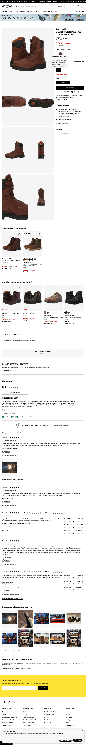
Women (4, 11)
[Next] (84, 298)
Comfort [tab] (6, 417)
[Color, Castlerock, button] (35, 259)
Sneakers (30, 11)
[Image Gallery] (9, 467)
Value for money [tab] (23, 417)
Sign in (58, 97)
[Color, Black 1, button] (32, 259)
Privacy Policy (59, 733)
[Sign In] (78, 6)
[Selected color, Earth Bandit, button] (24, 259)
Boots (12, 26)
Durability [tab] (33, 417)
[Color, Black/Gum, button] (29, 259)
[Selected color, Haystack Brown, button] (45, 312)
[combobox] (36, 6)
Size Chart (59, 129)
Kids (16, 11)
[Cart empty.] (82, 6)
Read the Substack (51, 1)
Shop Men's (80, 19)
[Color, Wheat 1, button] (27, 259)
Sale (56, 11)
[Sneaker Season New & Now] (43, 17)
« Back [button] (4, 26)
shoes (8, 26)
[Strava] (14, 702)
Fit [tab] (14, 417)
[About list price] (62, 45)
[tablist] (39, 416)
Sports (38, 11)
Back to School (47, 11)
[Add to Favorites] (18, 234)
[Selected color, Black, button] (65, 312)
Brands (22, 11)
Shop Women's (69, 19)
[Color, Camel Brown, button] (68, 312)
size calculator (61, 62)
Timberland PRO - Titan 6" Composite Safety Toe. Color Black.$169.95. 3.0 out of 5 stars (74, 304)
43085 (65, 100)
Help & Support (79, 11)
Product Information (62, 105)
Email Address (8, 688)
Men (11, 11)
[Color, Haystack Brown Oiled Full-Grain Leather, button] (47, 312)
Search (60, 6)
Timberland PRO (20, 26)
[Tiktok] (9, 702)
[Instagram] (4, 702)
